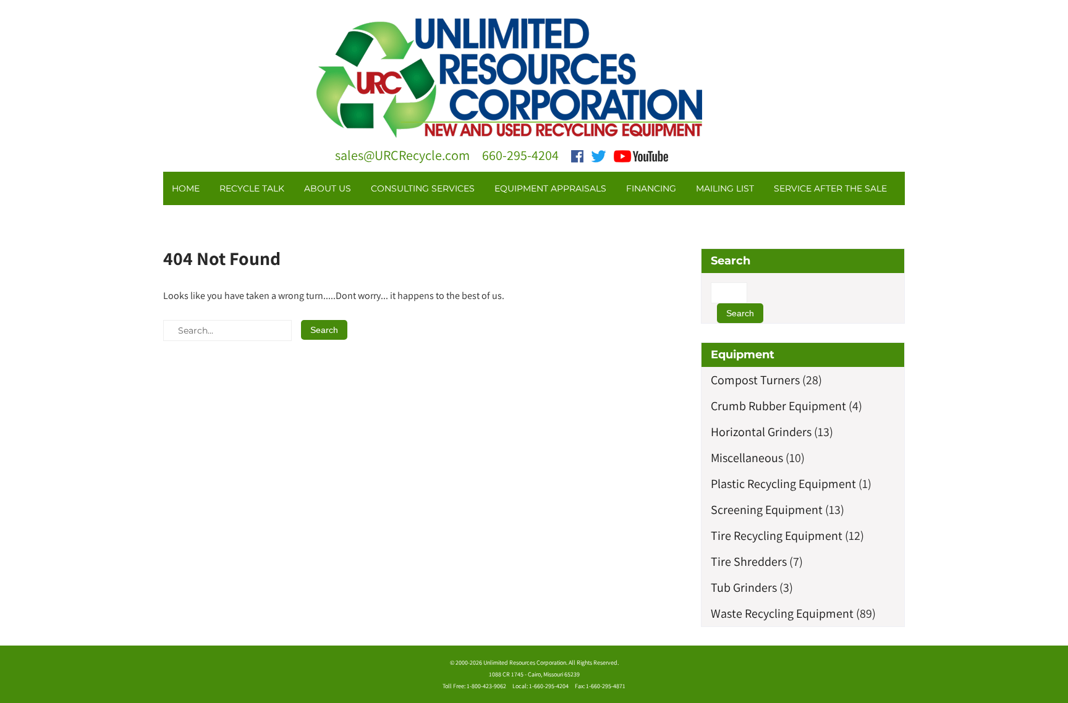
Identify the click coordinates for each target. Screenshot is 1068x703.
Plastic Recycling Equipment (783, 484)
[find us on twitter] (598, 155)
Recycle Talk (251, 188)
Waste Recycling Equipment (782, 613)
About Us (327, 188)
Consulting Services (423, 188)
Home (186, 188)
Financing (651, 188)
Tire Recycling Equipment (776, 536)
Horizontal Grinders (761, 432)
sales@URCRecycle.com (402, 155)
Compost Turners (755, 380)
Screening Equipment (767, 510)
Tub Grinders (744, 587)
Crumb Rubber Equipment (778, 406)
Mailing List (725, 188)
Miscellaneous (747, 458)
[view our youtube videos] (641, 155)
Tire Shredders (749, 562)
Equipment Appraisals (550, 188)
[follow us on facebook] (577, 155)
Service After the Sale (830, 188)
